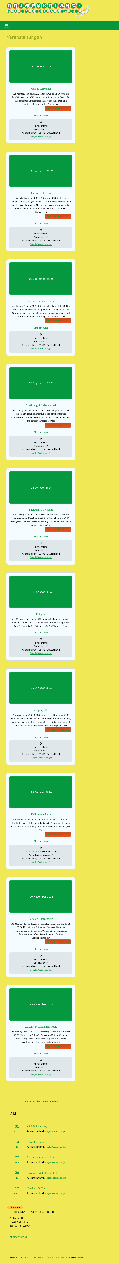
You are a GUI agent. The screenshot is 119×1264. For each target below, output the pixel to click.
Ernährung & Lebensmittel (41, 405)
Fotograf (41, 614)
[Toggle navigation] (6, 25)
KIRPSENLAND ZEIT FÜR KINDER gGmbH (46, 1257)
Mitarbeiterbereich (19, 1237)
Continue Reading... (57, 108)
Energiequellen (41, 710)
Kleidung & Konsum (41, 509)
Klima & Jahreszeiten (41, 918)
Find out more (41, 115)
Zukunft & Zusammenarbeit (41, 1026)
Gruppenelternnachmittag (41, 300)
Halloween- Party (41, 814)
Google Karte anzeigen (41, 136)
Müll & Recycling (41, 88)
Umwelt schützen (41, 193)
